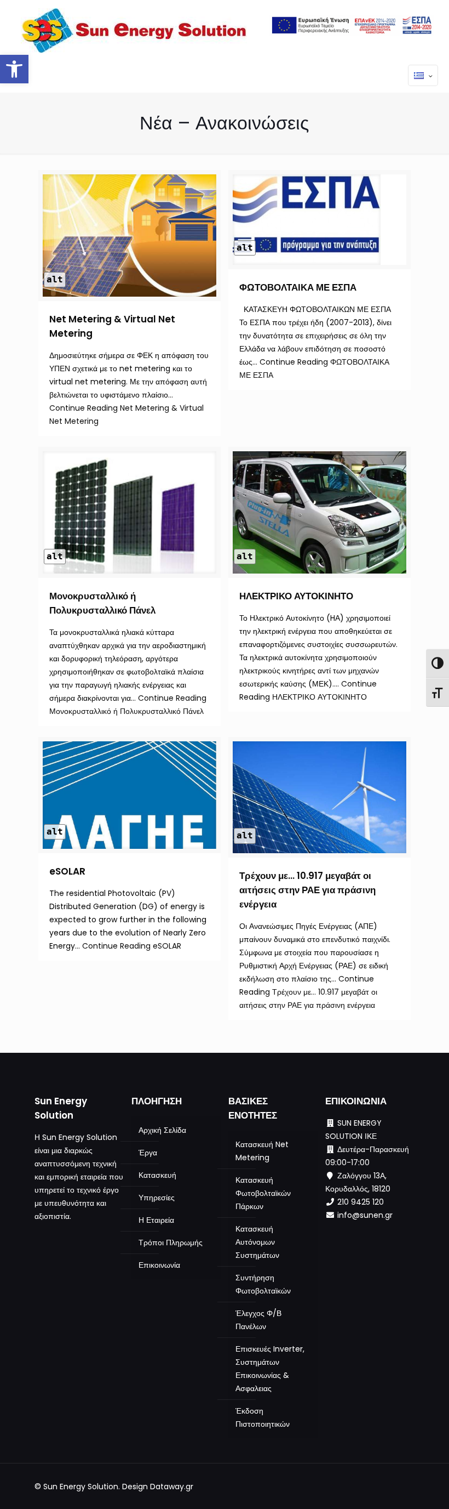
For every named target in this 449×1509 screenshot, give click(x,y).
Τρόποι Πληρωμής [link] (171, 1242)
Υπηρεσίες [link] (157, 1197)
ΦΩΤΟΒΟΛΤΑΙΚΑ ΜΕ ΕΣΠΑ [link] (297, 287)
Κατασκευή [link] (157, 1175)
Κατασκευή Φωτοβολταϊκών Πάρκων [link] (263, 1193)
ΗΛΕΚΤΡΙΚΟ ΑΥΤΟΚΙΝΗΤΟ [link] (296, 596)
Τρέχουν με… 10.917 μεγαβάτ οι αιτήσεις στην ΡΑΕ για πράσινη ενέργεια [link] (307, 890)
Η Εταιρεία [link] (156, 1220)
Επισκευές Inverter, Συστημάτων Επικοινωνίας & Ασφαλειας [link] (269, 1368)
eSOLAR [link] (67, 871)
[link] (14, 69)
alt (55, 279)
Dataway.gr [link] (171, 1486)
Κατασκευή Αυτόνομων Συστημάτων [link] (257, 1242)
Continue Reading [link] (131, 945)
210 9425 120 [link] (360, 1201)
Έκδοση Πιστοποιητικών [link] (262, 1417)
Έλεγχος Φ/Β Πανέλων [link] (258, 1320)
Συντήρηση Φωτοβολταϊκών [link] (263, 1284)
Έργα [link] (148, 1152)
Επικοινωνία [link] (159, 1265)
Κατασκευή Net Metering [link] (262, 1151)
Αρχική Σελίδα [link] (162, 1130)
